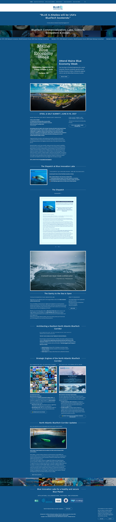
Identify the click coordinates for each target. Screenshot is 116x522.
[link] (57, 7)
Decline (101, 518)
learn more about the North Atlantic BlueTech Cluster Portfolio (58, 481)
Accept (110, 518)
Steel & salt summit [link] (50, 1)
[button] (59, 1)
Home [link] (31, 1)
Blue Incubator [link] (68, 1)
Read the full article (37, 474)
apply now (73, 308)
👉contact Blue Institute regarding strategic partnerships (72, 416)
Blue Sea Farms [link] (76, 1)
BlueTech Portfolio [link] (39, 1)
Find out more (64, 76)
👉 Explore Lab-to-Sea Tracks (38, 411)
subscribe (68, 508)
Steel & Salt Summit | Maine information (77, 126)
